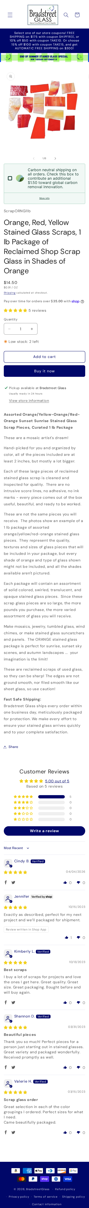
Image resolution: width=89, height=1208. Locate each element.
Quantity (11, 319)
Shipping (10, 292)
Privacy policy (19, 1197)
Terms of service (46, 1197)
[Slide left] (33, 158)
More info (44, 198)
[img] (15, 872)
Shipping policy (73, 1197)
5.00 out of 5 (57, 781)
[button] (10, 14)
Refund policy (65, 1189)
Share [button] (13, 746)
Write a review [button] (44, 830)
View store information (29, 400)
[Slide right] (55, 158)
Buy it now (44, 371)
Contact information (47, 1204)
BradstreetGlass (38, 1189)
